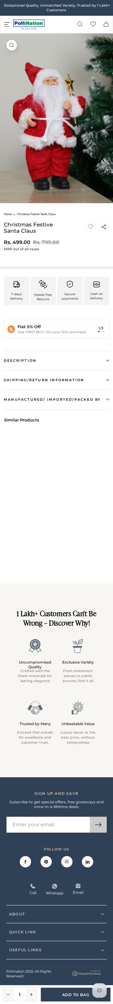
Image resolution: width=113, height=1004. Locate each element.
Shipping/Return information (44, 380)
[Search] (80, 25)
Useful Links (25, 949)
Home (8, 214)
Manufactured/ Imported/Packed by (52, 399)
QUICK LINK (22, 932)
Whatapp (54, 893)
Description (20, 360)
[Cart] (106, 25)
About (17, 914)
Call (33, 892)
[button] (91, 227)
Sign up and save (56, 793)
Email (78, 892)
